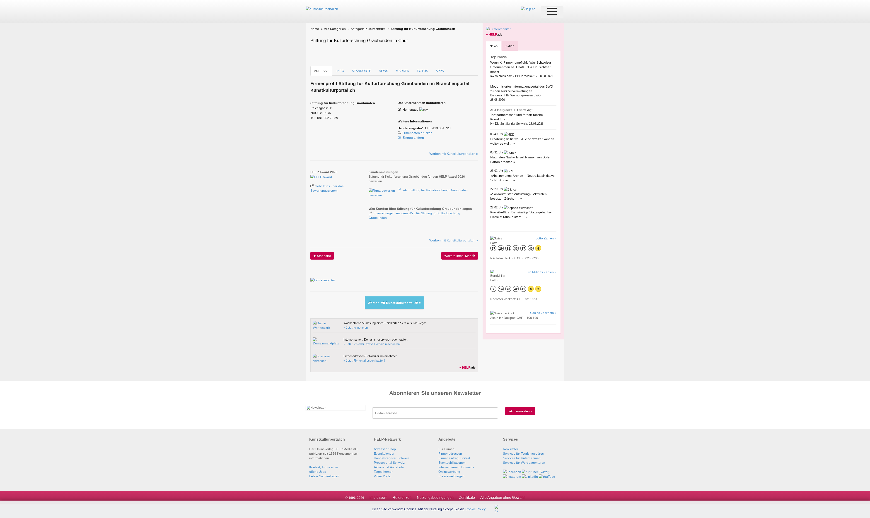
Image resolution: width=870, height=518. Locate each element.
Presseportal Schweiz (389, 462)
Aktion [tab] (509, 46)
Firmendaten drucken (416, 133)
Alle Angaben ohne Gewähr (502, 497)
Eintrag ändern (413, 137)
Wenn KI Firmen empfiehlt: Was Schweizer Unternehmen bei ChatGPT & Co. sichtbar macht (520, 67)
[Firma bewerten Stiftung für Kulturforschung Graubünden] (382, 190)
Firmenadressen (450, 453)
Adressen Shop (385, 449)
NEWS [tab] (383, 71)
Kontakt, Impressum (323, 467)
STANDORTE (361, 71)
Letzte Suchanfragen (324, 476)
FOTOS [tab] (422, 71)
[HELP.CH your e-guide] (528, 8)
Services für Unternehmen (522, 458)
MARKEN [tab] (402, 71)
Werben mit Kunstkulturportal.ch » (453, 153)
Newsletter (510, 449)
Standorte (323, 256)
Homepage (411, 109)
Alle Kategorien (335, 29)
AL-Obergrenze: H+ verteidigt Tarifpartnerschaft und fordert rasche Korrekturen (516, 114)
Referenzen (402, 497)
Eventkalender (384, 453)
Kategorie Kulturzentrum (368, 29)
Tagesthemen (383, 471)
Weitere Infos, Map (458, 256)
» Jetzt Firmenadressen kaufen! (364, 360)
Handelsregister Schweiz (391, 458)
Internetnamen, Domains (456, 467)
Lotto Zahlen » (546, 238)
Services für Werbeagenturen (524, 462)
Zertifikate (467, 497)
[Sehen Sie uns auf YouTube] (547, 476)
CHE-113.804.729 (438, 128)
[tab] (493, 45)
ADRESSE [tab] (321, 71)
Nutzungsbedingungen (435, 497)
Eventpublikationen (452, 462)
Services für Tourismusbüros (523, 453)
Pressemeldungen (451, 476)
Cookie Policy (475, 509)
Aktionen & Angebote (389, 467)
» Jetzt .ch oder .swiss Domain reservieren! (372, 344)
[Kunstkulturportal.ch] (322, 8)
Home (314, 29)
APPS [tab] (440, 71)
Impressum (378, 497)
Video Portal (382, 476)
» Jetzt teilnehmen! (356, 327)
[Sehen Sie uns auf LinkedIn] (530, 476)
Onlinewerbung (449, 471)
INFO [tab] (340, 71)
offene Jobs (317, 471)
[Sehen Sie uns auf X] (536, 471)
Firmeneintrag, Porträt (454, 458)
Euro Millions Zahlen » (540, 272)
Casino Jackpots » (543, 313)
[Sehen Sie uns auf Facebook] (512, 471)
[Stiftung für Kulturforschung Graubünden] (321, 176)
